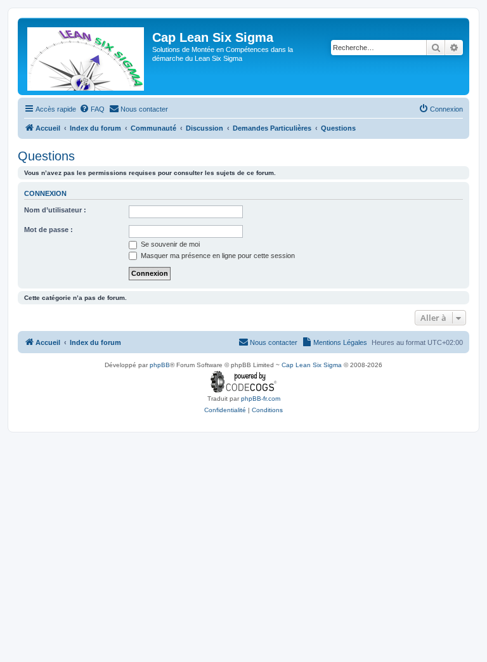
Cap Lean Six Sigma (312, 364)
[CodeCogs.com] (244, 382)
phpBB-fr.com (260, 398)
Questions (46, 156)
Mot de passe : (48, 229)
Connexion (45, 193)
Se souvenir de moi (169, 244)
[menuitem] (92, 109)
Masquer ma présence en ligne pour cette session (217, 255)
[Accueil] (86, 56)
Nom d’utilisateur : (55, 210)
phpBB (160, 364)
